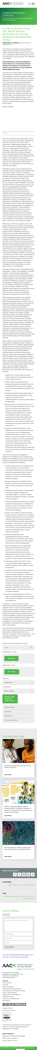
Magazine (9, 992)
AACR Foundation (8, 987)
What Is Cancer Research (10, 1038)
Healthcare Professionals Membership (13, 1036)
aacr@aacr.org (10, 977)
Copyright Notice (8, 1010)
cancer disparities (14, 896)
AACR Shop (6, 1000)
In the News (24, 885)
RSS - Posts (12, 671)
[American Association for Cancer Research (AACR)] (13, 3)
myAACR (5, 984)
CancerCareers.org (8, 996)
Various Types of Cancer (9, 1040)
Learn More (7, 774)
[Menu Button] (33, 4)
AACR (10, 885)
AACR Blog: (13, 990)
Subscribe (11, 658)
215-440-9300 (13, 976)
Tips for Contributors (11, 720)
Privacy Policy (7, 1008)
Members (31, 885)
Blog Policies (8, 716)
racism (32, 898)
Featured (16, 885)
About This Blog (10, 707)
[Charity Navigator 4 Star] (6, 1017)
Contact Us (8, 711)
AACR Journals (7, 983)
